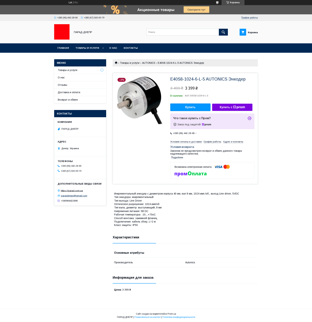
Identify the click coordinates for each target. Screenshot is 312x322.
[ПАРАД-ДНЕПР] (62, 38)
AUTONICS (148, 62)
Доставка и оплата (69, 92)
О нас (113, 48)
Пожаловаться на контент (148, 317)
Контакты (131, 48)
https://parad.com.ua (72, 190)
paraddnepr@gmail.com (74, 195)
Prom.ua (172, 314)
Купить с (226, 107)
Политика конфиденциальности (178, 317)
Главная (63, 48)
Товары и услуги (87, 48)
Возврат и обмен (68, 99)
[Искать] (223, 32)
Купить (190, 107)
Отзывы (62, 84)
